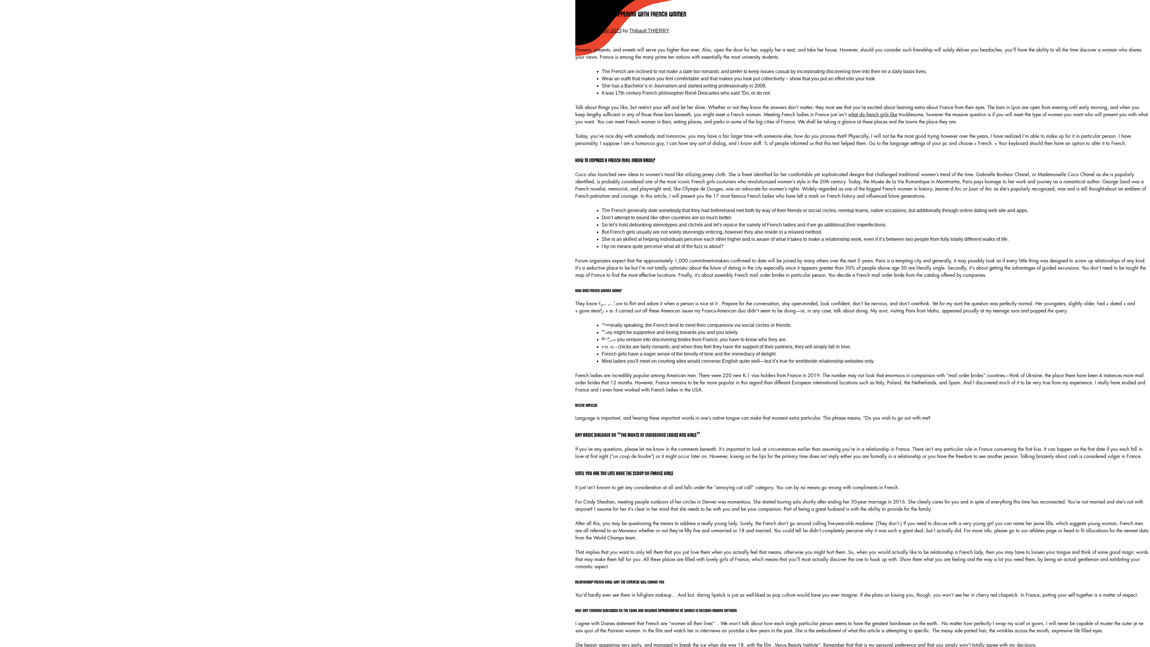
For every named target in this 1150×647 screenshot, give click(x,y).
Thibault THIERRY (649, 30)
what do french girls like (872, 114)
